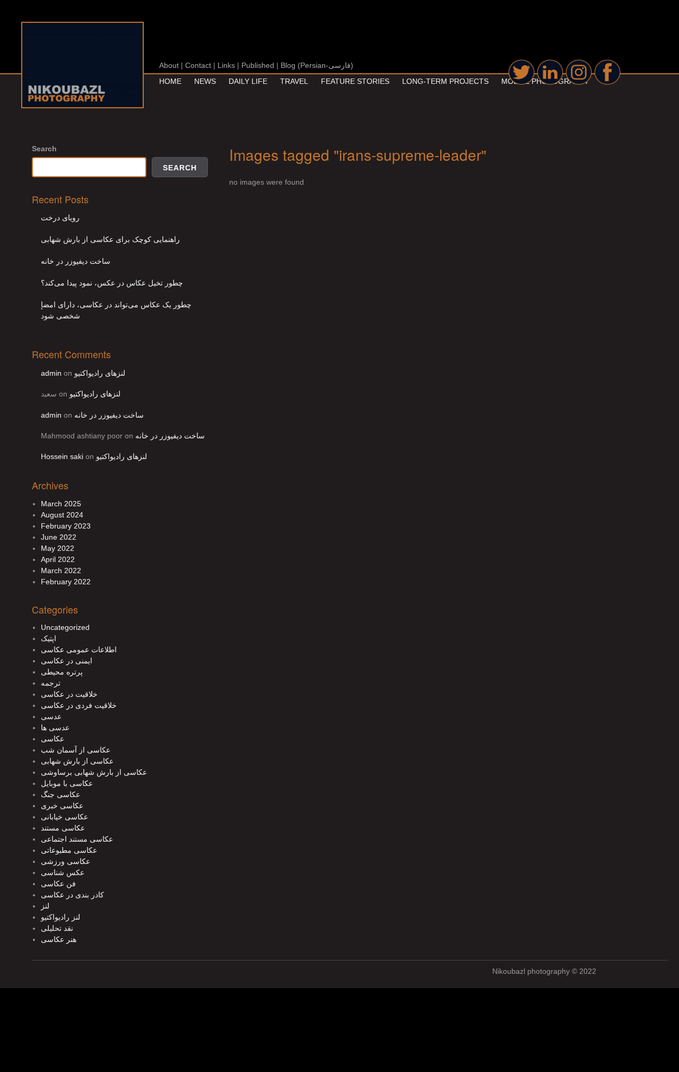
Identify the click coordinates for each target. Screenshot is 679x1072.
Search (44, 148)
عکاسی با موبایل (67, 783)
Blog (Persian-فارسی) (317, 65)
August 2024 (62, 515)
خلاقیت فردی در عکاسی (79, 705)
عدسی (51, 716)
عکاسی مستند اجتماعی (77, 839)
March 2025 (61, 503)
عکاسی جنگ (60, 794)
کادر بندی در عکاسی (72, 895)
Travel (294, 81)
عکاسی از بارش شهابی (77, 761)
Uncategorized (65, 627)
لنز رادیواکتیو (60, 917)
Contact (198, 65)
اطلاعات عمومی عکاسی (79, 649)
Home (170, 81)
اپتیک (48, 638)
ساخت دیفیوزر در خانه (75, 261)
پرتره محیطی (62, 672)
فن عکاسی (58, 883)
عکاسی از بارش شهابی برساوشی (94, 772)
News (205, 81)
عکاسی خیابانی (64, 816)
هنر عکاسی (58, 939)
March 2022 (61, 570)
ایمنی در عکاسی (66, 660)
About (169, 65)
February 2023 (66, 526)
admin (51, 373)
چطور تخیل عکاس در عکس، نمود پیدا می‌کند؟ (112, 283)
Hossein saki (62, 456)
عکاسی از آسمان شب (75, 750)
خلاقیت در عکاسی (69, 694)
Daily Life (248, 81)
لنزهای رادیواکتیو (99, 373)
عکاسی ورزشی (65, 861)
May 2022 (57, 548)
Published (257, 65)
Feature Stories (355, 81)
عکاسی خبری (62, 805)
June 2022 (58, 537)
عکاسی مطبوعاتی (69, 850)
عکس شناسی (62, 872)
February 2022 (66, 581)
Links (226, 65)
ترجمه (50, 683)
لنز (45, 906)
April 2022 (58, 559)
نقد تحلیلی (57, 928)
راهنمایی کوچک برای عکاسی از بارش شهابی (110, 239)
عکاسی (52, 738)
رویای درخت (60, 217)
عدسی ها (55, 727)
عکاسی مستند (63, 828)
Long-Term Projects (445, 81)
